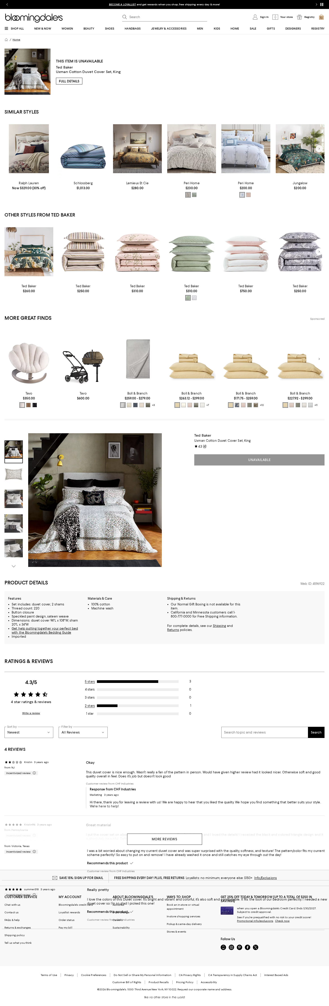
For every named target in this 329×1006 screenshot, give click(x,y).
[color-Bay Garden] (237, 405)
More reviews (164, 839)
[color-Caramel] (28, 405)
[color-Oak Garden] (256, 405)
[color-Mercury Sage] (188, 298)
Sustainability (121, 927)
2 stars (90, 706)
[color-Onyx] (34, 405)
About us (118, 904)
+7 (207, 405)
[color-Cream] (129, 405)
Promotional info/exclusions (255, 920)
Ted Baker (64, 67)
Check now (282, 920)
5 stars (90, 681)
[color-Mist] (202, 405)
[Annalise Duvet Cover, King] (28, 148)
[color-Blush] (248, 195)
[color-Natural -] (22, 405)
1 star (90, 713)
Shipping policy (14, 935)
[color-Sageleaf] (148, 405)
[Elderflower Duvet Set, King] (137, 251)
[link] (28, 185)
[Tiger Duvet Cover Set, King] (137, 148)
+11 (316, 405)
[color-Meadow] (249, 405)
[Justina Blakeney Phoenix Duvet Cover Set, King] (300, 148)
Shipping (219, 626)
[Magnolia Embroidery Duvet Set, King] (245, 251)
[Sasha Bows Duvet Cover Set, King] (245, 148)
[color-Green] (194, 195)
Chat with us (12, 904)
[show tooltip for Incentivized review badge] (33, 773)
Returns (173, 630)
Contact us (11, 912)
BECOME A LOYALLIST (122, 4)
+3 (153, 405)
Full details (69, 81)
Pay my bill (65, 927)
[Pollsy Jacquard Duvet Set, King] (191, 251)
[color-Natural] (141, 405)
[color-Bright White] (194, 298)
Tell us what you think (18, 942)
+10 (262, 405)
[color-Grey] (188, 195)
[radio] (188, 195)
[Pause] (322, 4)
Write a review (31, 713)
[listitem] (164, 4)
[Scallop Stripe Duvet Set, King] (83, 251)
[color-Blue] (242, 195)
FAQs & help (12, 920)
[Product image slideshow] (95, 500)
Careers (118, 920)
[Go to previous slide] (7, 4)
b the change (121, 912)
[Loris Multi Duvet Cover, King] (83, 148)
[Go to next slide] (316, 4)
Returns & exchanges (17, 927)
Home (16, 39)
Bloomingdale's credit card (76, 904)
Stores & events (176, 931)
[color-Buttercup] (177, 405)
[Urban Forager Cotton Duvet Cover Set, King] (28, 251)
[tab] (13, 451)
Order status (67, 920)
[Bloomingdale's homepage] (6, 39)
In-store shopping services (184, 916)
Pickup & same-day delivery (184, 924)
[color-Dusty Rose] (190, 405)
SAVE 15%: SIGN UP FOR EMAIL (81, 878)
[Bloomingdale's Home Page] (33, 18)
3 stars (90, 697)
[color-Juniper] (196, 405)
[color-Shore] (310, 405)
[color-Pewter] (123, 405)
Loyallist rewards (69, 912)
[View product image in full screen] (34, 560)
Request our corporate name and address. (204, 989)
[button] (83, 501)
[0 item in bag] (321, 17)
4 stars (90, 689)
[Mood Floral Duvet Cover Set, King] (300, 251)
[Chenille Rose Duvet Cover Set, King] (191, 148)
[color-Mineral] (135, 405)
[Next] (319, 148)
